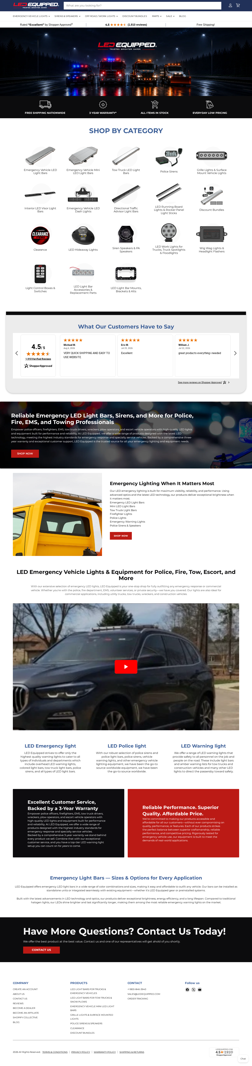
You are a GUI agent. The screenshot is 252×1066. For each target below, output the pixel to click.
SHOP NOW (25, 453)
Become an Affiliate (26, 1012)
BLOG (182, 16)
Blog (16, 1022)
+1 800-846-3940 (137, 989)
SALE (169, 16)
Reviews (18, 1003)
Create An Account (25, 989)
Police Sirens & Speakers (86, 1023)
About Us (19, 994)
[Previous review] (16, 353)
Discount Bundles (82, 1032)
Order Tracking (138, 998)
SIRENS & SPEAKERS (66, 16)
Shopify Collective (25, 1017)
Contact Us (20, 998)
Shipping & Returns (131, 1052)
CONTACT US (41, 950)
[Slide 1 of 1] (126, 70)
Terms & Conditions (55, 1052)
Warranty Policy (105, 1052)
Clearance (77, 1028)
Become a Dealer (24, 1008)
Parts (156, 16)
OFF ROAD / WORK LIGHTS (100, 16)
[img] (38, 353)
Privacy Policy (80, 1052)
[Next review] (235, 353)
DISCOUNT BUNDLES (134, 16)
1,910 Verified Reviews (38, 358)
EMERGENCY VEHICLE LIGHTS (30, 16)
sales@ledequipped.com (144, 994)
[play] (126, 667)
